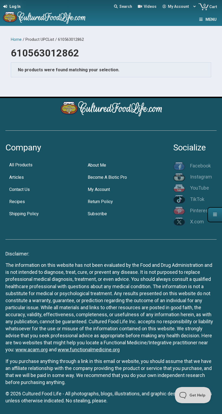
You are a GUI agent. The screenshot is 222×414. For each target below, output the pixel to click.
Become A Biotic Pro (107, 177)
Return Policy (100, 201)
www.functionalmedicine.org (89, 349)
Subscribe (97, 213)
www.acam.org (31, 349)
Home (16, 39)
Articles (16, 177)
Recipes (17, 201)
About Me (97, 165)
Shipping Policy (24, 213)
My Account (99, 189)
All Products (20, 164)
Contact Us (19, 189)
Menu (211, 19)
